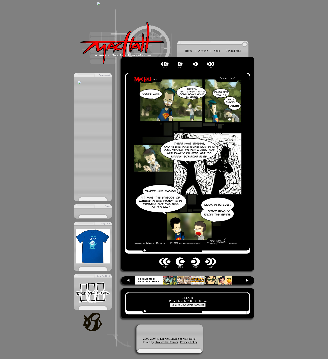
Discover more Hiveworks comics (148, 280)
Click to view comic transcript (188, 304)
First (165, 64)
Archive (203, 50)
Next (195, 64)
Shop (217, 50)
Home (188, 50)
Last (210, 64)
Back (180, 64)
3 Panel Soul (233, 50)
